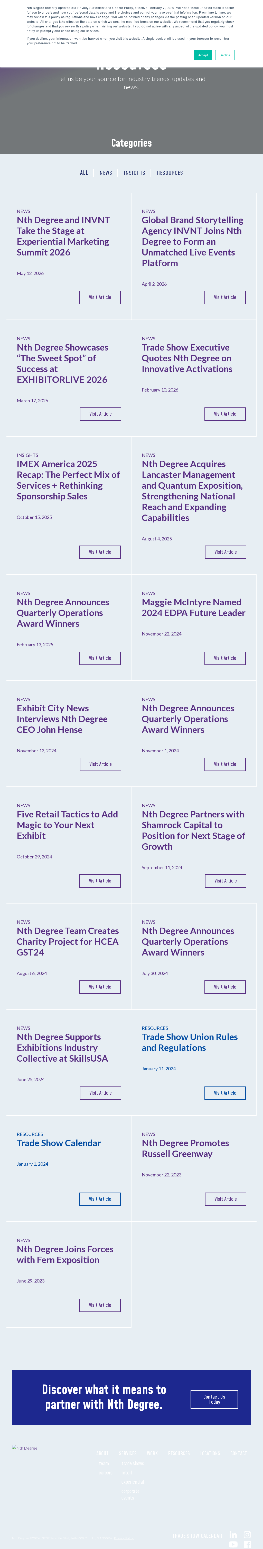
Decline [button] (225, 55)
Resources (179, 1453)
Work (152, 1453)
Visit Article (100, 297)
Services (128, 1453)
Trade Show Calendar (197, 1536)
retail (126, 1473)
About (102, 1453)
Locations (210, 1453)
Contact (238, 1453)
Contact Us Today (214, 1399)
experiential (132, 1482)
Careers (105, 1473)
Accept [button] (203, 55)
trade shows (132, 1463)
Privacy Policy (124, 1538)
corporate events (130, 1494)
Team (104, 1463)
